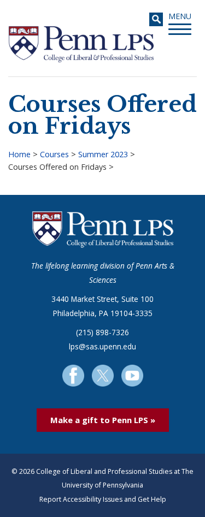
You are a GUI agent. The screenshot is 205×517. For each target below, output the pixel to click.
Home (19, 154)
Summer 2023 (103, 154)
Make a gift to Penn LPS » (102, 419)
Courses (54, 154)
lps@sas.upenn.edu (102, 346)
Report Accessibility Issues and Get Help (102, 499)
